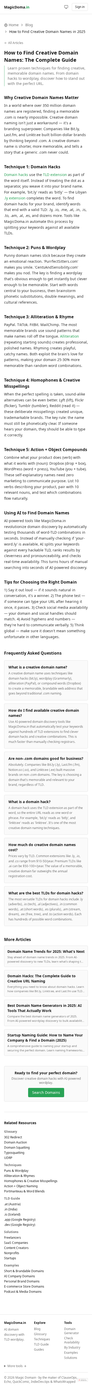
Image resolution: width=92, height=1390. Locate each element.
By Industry (72, 1347)
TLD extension (55, 174)
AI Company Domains (19, 1276)
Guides (39, 1349)
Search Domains (46, 1092)
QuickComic (21, 1381)
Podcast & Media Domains (23, 1291)
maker (52, 1377)
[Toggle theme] (66, 7)
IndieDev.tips (40, 1381)
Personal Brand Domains (22, 1281)
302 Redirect (13, 1137)
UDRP (8, 1158)
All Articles (15, 43)
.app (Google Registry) (20, 1219)
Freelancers (12, 1237)
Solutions (70, 1358)
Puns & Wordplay (16, 1170)
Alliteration (69, 336)
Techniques (42, 1339)
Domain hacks (16, 174)
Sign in (80, 7)
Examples (71, 1352)
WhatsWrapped (64, 1381)
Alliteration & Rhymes (19, 1176)
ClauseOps (69, 1377)
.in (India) (10, 1209)
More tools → (16, 1366)
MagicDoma (16, 7)
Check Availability (71, 1340)
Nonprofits (11, 1253)
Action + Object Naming (21, 1186)
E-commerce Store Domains (24, 1286)
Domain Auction (15, 1142)
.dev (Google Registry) (19, 1224)
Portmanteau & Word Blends (24, 1191)
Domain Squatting (17, 1147)
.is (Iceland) (12, 1214)
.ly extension (15, 198)
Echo (7, 1381)
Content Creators (16, 1248)
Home (14, 24)
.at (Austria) (12, 1204)
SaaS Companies (16, 1243)
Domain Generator (71, 1331)
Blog (29, 24)
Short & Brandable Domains (24, 1271)
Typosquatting (14, 1152)
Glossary (40, 1334)
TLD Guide (41, 1344)
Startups (10, 1258)
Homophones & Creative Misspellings (30, 1181)
